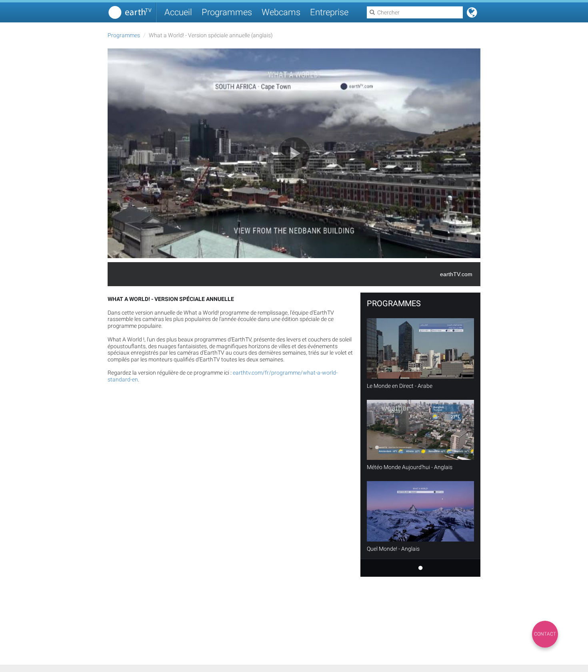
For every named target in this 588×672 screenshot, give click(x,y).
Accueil (178, 12)
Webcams (281, 12)
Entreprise (329, 12)
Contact (545, 634)
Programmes (227, 12)
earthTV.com (456, 274)
